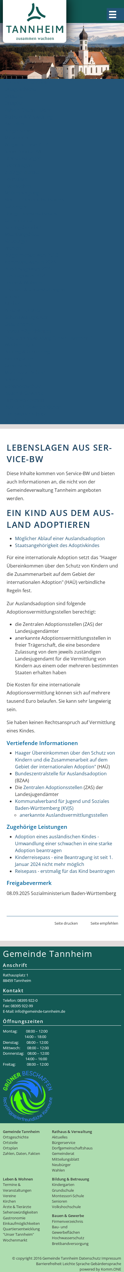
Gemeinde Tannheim (27, 82)
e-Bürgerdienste (22, 172)
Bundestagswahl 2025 (28, 269)
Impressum (111, 1258)
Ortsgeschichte (21, 89)
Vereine (13, 296)
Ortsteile (14, 96)
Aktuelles (14, 124)
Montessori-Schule (25, 372)
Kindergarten (19, 358)
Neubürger (17, 241)
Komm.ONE (111, 1269)
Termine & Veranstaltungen (35, 289)
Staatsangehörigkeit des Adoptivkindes (57, 545)
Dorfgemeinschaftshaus (31, 213)
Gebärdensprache (106, 1263)
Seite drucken (66, 923)
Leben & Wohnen (23, 282)
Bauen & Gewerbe (24, 393)
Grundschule (19, 365)
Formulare (16, 179)
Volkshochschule (23, 386)
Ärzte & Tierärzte (23, 310)
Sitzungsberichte (23, 227)
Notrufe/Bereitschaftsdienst (35, 200)
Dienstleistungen (23, 158)
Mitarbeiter (17, 137)
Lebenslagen (18, 165)
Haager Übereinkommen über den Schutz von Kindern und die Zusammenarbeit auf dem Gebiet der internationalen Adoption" (65, 760)
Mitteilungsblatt (22, 234)
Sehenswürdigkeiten (27, 317)
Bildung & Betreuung (27, 352)
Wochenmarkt (20, 345)
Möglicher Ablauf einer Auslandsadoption (60, 538)
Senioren (14, 379)
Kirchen (13, 303)
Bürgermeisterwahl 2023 (31, 255)
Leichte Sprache (76, 1263)
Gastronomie (19, 324)
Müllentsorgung (22, 193)
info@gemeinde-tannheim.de (40, 1011)
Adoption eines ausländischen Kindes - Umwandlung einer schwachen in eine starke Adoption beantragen (63, 843)
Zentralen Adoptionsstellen (52, 787)
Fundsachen (18, 186)
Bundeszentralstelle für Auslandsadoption (61, 773)
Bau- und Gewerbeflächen (33, 407)
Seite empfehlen (104, 923)
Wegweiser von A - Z (26, 144)
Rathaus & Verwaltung (29, 117)
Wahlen (13, 248)
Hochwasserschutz (25, 414)
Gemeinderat (19, 220)
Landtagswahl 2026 (25, 276)
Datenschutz (90, 1258)
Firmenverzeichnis (24, 400)
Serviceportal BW (23, 151)
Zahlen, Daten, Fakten (28, 110)
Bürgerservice (20, 130)
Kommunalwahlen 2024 (30, 262)
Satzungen (16, 206)
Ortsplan (14, 103)
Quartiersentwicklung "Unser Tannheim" (48, 338)
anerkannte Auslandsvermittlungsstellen (64, 815)
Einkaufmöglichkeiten (28, 331)
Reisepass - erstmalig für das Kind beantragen (65, 871)
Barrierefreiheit (49, 1263)
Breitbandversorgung (28, 421)
